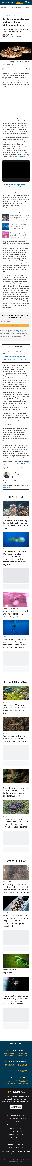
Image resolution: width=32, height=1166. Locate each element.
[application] (16, 169)
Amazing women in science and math (22, 1065)
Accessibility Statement (16, 1115)
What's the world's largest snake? (15, 357)
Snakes (18, 15)
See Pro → (19, 2)
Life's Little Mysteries (9, 1053)
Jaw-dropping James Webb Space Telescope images (9, 1066)
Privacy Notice (21, 331)
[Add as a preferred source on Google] (16, 1107)
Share (6, 68)
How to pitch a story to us (16, 1148)
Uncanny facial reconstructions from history (22, 1070)
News (24, 36)
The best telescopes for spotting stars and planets (9, 1084)
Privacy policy (16, 1128)
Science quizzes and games (9, 1081)
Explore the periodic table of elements (9, 1069)
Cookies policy (16, 1131)
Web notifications (16, 1138)
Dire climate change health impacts (20, 7)
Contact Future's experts (16, 1118)
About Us (16, 1121)
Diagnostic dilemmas (9, 1055)
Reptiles (11, 15)
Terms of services (20, 330)
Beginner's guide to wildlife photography (22, 1081)
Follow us (18, 68)
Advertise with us (16, 1135)
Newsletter (26, 68)
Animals (4, 15)
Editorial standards (16, 1144)
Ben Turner (11, 35)
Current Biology (22, 464)
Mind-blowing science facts (23, 1084)
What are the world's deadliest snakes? (17, 359)
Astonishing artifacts (22, 1055)
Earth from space (23, 1053)
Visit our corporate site (21, 1101)
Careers (16, 1141)
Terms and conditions (16, 1125)
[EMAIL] (12, 477)
